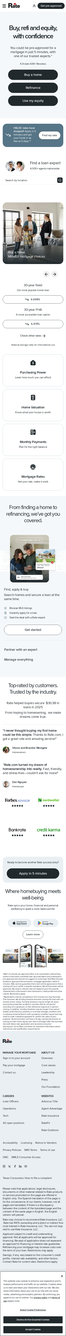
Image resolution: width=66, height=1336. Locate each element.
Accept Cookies (33, 1329)
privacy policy (40, 1297)
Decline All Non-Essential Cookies (33, 1319)
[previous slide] (46, 274)
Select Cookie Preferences (33, 1310)
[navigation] (33, 233)
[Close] (62, 1276)
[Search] (60, 180)
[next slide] (54, 274)
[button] (4, 6)
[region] (33, 1303)
